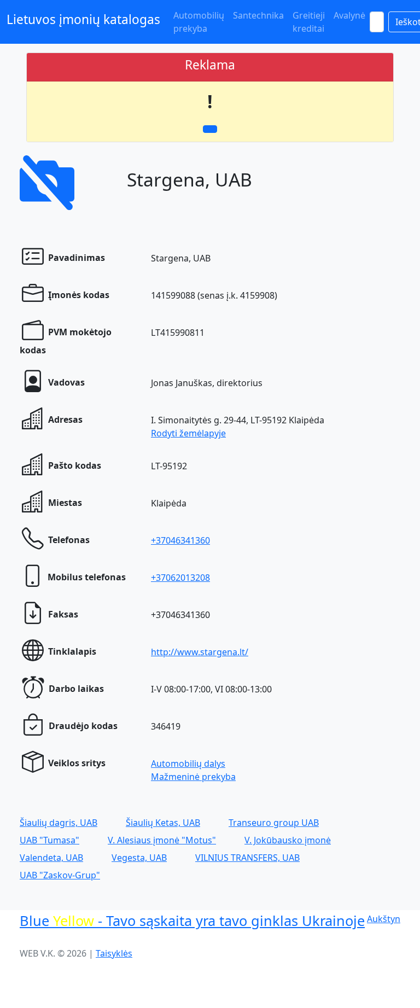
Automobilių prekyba (198, 21)
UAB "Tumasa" (49, 840)
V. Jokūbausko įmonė (287, 840)
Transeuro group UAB (274, 823)
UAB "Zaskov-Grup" (60, 875)
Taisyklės (114, 953)
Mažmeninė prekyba (193, 777)
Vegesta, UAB (139, 858)
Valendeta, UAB (51, 858)
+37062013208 (180, 578)
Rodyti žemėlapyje (188, 433)
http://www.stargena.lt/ (199, 652)
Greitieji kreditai (309, 21)
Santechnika (258, 15)
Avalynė (349, 15)
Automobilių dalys (188, 764)
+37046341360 (180, 540)
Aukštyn (383, 919)
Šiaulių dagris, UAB (58, 823)
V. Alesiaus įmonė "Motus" (162, 840)
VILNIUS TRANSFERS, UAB (247, 858)
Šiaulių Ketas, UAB (163, 823)
